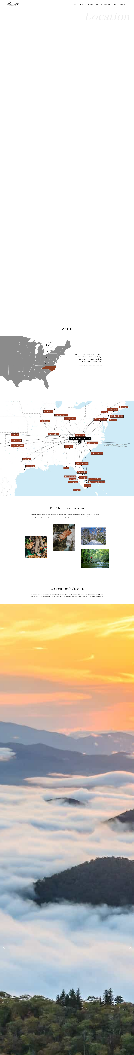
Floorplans (98, 4)
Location (81, 4)
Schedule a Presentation (119, 4)
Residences (90, 4)
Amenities (107, 4)
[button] (74, 4)
